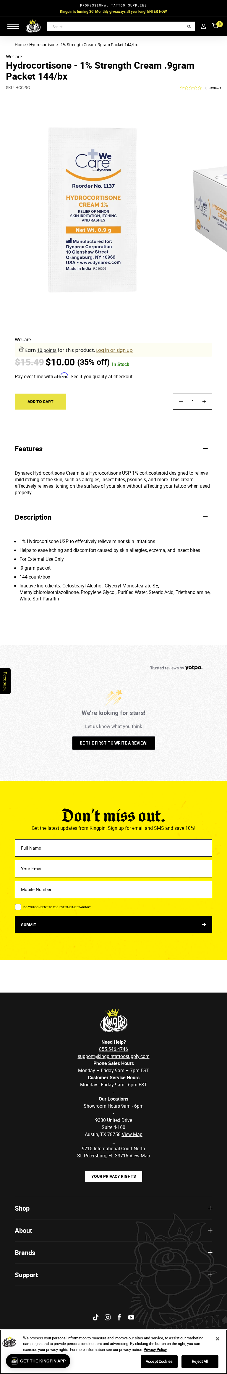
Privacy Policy (155, 1349)
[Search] (189, 26)
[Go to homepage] (33, 26)
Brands (25, 1252)
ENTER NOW (157, 11)
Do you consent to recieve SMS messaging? (57, 907)
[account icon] (203, 26)
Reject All (200, 1361)
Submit (29, 924)
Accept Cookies (159, 1361)
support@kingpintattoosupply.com (114, 1056)
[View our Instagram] (108, 1317)
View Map (139, 1155)
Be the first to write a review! (113, 743)
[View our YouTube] (131, 1317)
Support (26, 1274)
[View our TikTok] (96, 1317)
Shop (22, 1208)
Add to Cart (40, 401)
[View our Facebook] (119, 1317)
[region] (113, 1351)
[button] (38, 1361)
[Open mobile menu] (13, 26)
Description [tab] (33, 517)
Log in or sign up (114, 350)
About (23, 1230)
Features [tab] (29, 448)
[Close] (217, 1338)
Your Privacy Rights (113, 1176)
